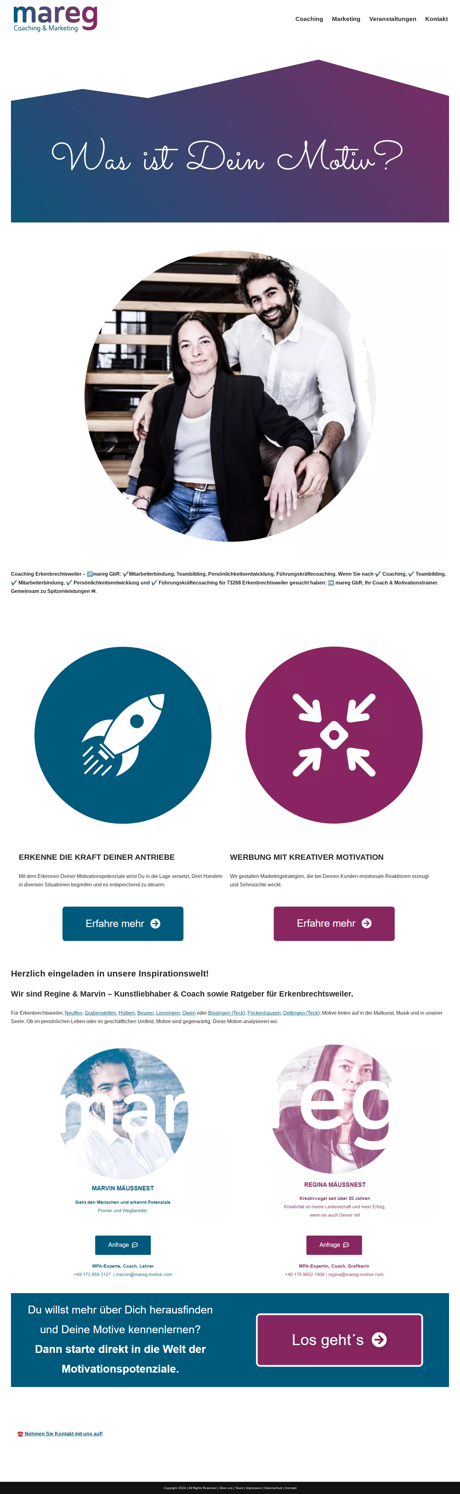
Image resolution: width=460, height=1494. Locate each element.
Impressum (254, 1488)
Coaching (309, 19)
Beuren (145, 1013)
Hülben (127, 1013)
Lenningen (168, 1013)
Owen (189, 1013)
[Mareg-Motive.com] (55, 19)
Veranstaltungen (393, 19)
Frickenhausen (264, 1013)
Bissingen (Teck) (226, 1013)
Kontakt (436, 19)
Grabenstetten (100, 1013)
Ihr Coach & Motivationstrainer (217, 1406)
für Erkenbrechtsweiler (305, 1406)
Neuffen (73, 1013)
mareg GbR (142, 1406)
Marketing (346, 19)
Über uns (226, 1488)
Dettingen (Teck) (301, 1013)
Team (239, 1488)
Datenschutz (273, 1488)
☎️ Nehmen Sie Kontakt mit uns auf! (60, 1433)
